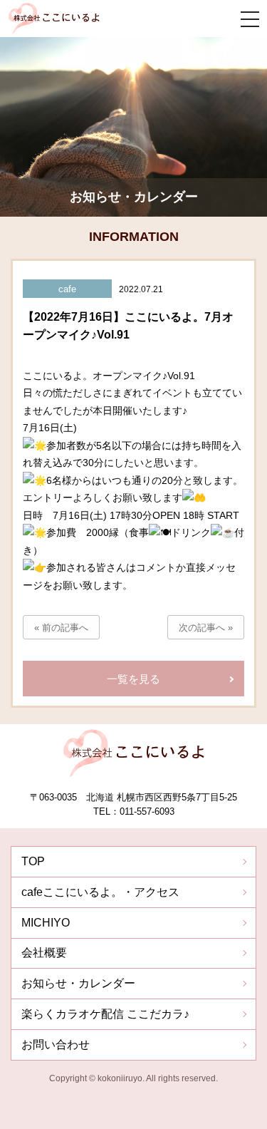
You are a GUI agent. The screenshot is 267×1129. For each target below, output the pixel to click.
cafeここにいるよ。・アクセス (100, 892)
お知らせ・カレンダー (78, 983)
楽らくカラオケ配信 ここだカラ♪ (105, 1014)
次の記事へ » (206, 627)
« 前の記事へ (61, 627)
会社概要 (44, 953)
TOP (33, 861)
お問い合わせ (55, 1044)
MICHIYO (45, 923)
